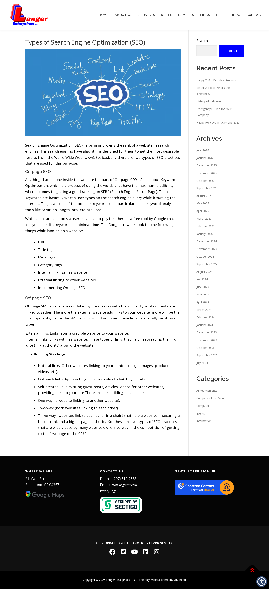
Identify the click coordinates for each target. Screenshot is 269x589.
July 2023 (202, 363)
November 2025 (206, 173)
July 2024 (202, 279)
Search (202, 40)
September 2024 (206, 264)
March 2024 (203, 310)
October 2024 (205, 256)
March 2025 (203, 218)
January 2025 (204, 234)
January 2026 (204, 158)
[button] (261, 581)
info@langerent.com (124, 485)
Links (205, 15)
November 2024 (206, 249)
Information (203, 421)
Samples (186, 15)
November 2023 (206, 340)
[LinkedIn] (145, 552)
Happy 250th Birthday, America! (216, 80)
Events (200, 413)
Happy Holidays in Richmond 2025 (218, 122)
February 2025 (205, 226)
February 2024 (205, 317)
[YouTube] (134, 552)
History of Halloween (209, 101)
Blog (235, 15)
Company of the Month (211, 398)
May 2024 (202, 294)
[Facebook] (112, 552)
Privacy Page (108, 491)
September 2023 (206, 355)
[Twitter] (123, 552)
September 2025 (206, 188)
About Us (124, 15)
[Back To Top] (252, 570)
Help (220, 15)
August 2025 (204, 196)
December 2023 (206, 332)
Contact (254, 15)
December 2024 (206, 241)
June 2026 (202, 150)
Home (104, 15)
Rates (166, 15)
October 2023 (205, 348)
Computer (202, 406)
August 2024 (204, 272)
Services (146, 15)
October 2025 (205, 181)
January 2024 (204, 325)
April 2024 (202, 302)
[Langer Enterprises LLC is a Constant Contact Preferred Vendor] (204, 487)
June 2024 (202, 287)
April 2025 (202, 211)
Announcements (206, 390)
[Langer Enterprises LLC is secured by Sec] (121, 504)
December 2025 (206, 165)
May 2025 (202, 203)
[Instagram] (157, 552)
